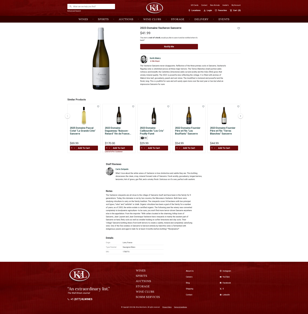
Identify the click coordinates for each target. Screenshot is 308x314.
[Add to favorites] (239, 28)
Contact (204, 5)
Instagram (227, 271)
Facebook (227, 283)
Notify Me (169, 46)
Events (223, 19)
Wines (83, 19)
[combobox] (91, 6)
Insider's (226, 5)
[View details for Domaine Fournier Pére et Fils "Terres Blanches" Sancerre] (224, 116)
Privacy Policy (167, 307)
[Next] (240, 116)
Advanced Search (74, 11)
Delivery (201, 19)
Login (209, 10)
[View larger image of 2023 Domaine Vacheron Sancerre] (100, 58)
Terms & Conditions (180, 307)
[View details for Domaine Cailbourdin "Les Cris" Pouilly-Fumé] (154, 116)
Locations (196, 10)
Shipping (189, 289)
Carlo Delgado (122, 169)
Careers (189, 277)
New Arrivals (215, 5)
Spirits (103, 19)
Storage (177, 19)
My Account (236, 5)
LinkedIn (226, 295)
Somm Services (148, 297)
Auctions (126, 19)
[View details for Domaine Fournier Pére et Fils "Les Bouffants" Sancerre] (189, 116)
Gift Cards (194, 5)
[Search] (70, 6)
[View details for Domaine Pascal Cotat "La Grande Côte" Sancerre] (84, 116)
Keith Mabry (155, 58)
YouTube (226, 277)
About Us (190, 271)
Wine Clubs (152, 19)
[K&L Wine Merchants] (154, 9)
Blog (188, 283)
